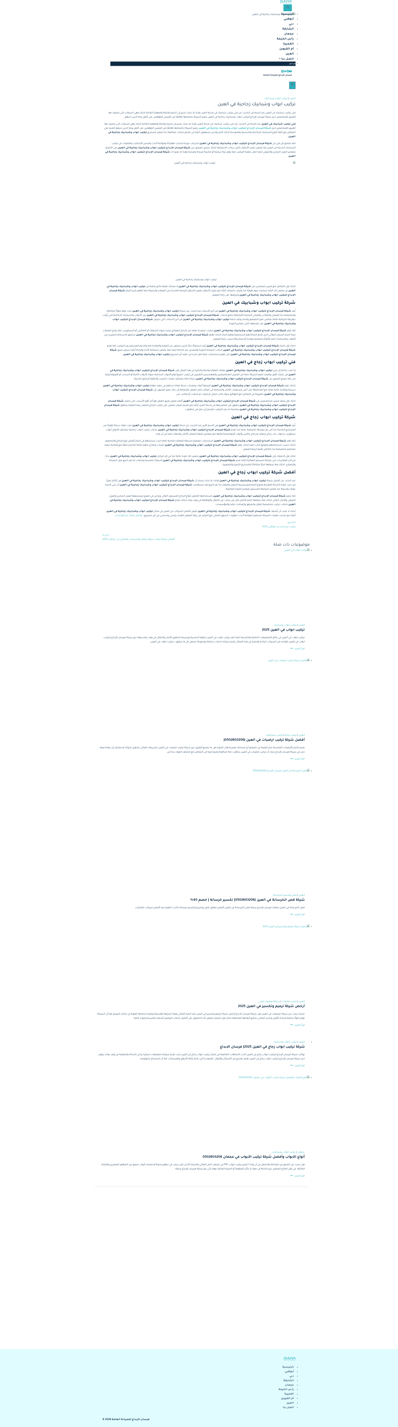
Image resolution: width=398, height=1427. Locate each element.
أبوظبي (289, 19)
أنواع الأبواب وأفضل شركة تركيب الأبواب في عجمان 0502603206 (254, 1157)
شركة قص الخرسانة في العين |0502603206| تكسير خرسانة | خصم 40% (247, 900)
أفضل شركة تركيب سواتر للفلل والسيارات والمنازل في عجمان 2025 (138, 537)
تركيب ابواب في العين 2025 (283, 630)
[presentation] (201, 583)
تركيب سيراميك (274, 735)
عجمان (289, 34)
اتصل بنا (288, 1407)
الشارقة (288, 29)
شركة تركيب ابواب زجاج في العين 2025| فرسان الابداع (262, 1047)
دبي (291, 24)
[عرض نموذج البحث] (287, 7)
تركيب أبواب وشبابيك (275, 98)
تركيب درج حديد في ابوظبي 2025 (279, 525)
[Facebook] (284, 2)
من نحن (292, 64)
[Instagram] (281, 2)
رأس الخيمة (285, 39)
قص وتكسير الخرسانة (285, 895)
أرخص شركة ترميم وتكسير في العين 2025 (271, 1006)
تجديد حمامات (289, 1001)
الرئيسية (287, 14)
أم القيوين (286, 49)
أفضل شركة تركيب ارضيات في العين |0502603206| (264, 740)
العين (290, 54)
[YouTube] (290, 2)
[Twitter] (287, 2)
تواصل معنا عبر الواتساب (128, 515)
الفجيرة (288, 44)
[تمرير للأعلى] (390, 1422)
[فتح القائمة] (292, 85)
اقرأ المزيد (297, 649)
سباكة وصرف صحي (269, 1001)
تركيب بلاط (291, 735)
